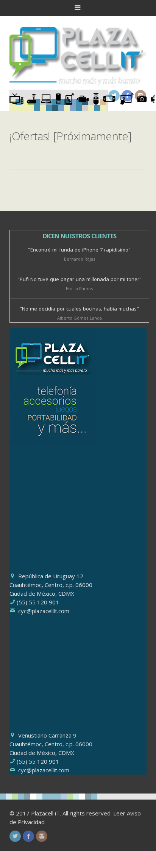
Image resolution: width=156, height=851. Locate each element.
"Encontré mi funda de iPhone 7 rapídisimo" (79, 249)
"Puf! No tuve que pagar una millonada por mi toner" (79, 279)
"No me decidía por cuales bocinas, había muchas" (79, 308)
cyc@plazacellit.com (43, 611)
